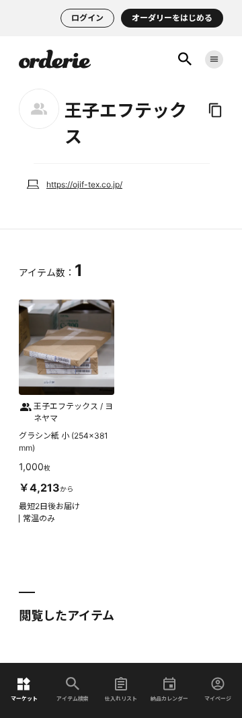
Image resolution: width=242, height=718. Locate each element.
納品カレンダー (169, 698)
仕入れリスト (121, 698)
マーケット (24, 698)
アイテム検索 (72, 698)
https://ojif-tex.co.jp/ (84, 184)
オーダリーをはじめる (172, 18)
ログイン (87, 18)
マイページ (217, 698)
